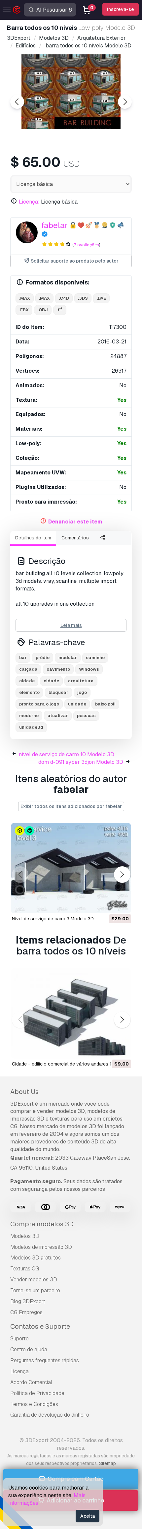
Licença (19, 1371)
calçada (28, 669)
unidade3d (31, 727)
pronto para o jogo (39, 704)
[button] (122, 875)
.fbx (24, 310)
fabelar (54, 225)
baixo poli (105, 704)
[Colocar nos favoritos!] (121, 904)
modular (67, 657)
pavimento (58, 669)
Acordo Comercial (31, 1382)
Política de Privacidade (37, 1393)
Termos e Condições (34, 1404)
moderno (29, 715)
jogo (82, 692)
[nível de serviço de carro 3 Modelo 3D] (71, 868)
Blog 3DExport (27, 1301)
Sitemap (107, 1463)
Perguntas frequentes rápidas (44, 1360)
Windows (89, 669)
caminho (95, 657)
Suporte (19, 1338)
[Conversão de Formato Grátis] (59, 310)
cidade (27, 681)
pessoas (86, 715)
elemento (29, 692)
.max (24, 298)
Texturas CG (24, 1268)
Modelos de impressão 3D (41, 1247)
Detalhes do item (33, 538)
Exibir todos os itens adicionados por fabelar (71, 806)
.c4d (64, 298)
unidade (77, 704)
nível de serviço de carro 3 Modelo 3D (53, 919)
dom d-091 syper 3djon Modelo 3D (80, 762)
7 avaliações (86, 245)
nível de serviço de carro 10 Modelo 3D (66, 754)
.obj (43, 310)
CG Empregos (26, 1312)
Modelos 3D (24, 1236)
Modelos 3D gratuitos (35, 1257)
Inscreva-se (120, 9)
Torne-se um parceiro (35, 1290)
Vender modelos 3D (33, 1279)
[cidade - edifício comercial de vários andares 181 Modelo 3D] (71, 1013)
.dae (101, 298)
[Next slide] (125, 102)
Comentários (75, 538)
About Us (24, 1091)
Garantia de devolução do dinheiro (49, 1414)
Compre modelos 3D (42, 1224)
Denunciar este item (75, 521)
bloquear (58, 692)
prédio (43, 657)
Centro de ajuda (28, 1349)
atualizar (58, 715)
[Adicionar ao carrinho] (108, 904)
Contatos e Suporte (40, 1326)
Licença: (29, 201)
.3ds (83, 298)
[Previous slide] (17, 102)
